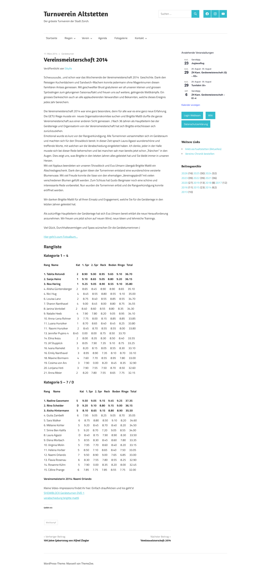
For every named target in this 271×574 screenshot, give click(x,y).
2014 (208, 187)
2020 (184, 183)
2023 (184, 178)
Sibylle (68, 68)
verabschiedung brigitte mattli (61, 498)
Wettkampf (51, 522)
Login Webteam (192, 115)
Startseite (51, 38)
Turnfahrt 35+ (198, 85)
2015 (196, 187)
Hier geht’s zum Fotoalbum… (61, 237)
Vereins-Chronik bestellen (199, 154)
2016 (184, 187)
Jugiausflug (197, 63)
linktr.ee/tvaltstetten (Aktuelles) (203, 149)
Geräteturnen (67, 53)
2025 (196, 173)
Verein (85, 38)
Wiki (210, 115)
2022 (196, 178)
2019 (196, 183)
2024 (208, 173)
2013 (184, 192)
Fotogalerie (121, 38)
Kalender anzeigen (190, 104)
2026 (184, 173)
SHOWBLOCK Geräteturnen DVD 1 (64, 493)
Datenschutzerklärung (196, 124)
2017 (219, 183)
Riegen (68, 38)
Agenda (102, 38)
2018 (208, 183)
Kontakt (139, 38)
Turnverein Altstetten (76, 14)
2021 (208, 178)
